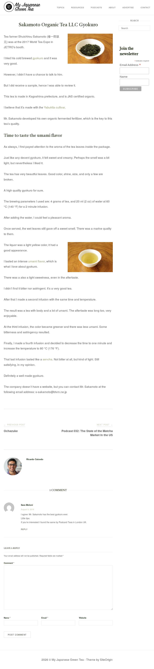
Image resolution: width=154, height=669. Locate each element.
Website (82, 617)
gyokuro (38, 58)
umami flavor (36, 261)
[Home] (22, 11)
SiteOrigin (106, 659)
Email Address (130, 65)
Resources (77, 7)
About (112, 7)
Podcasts (96, 7)
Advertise (128, 7)
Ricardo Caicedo (34, 459)
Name (7, 617)
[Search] (147, 27)
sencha (47, 359)
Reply (24, 529)
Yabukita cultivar (54, 107)
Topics (60, 7)
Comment (9, 562)
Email (44, 617)
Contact (145, 7)
